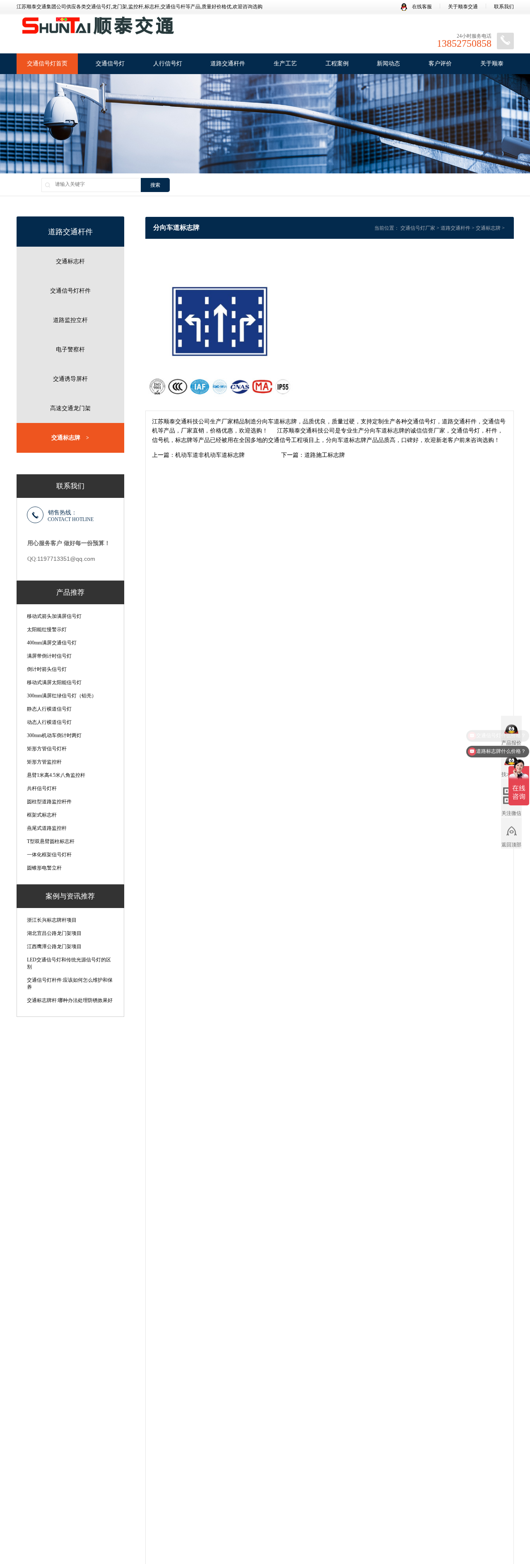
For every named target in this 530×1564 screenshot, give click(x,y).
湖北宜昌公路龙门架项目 (54, 933)
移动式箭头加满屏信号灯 (54, 616)
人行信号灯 (167, 63)
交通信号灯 (110, 63)
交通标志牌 (70, 438)
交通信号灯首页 (47, 63)
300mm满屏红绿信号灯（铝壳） (61, 696)
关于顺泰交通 (463, 7)
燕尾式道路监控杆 (47, 828)
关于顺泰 (492, 63)
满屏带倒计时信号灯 (49, 656)
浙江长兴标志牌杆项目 (52, 920)
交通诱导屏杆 (70, 379)
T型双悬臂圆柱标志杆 (51, 841)
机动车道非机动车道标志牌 (210, 455)
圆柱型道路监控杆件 (49, 802)
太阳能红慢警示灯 (47, 629)
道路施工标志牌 (324, 455)
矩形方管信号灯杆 (47, 749)
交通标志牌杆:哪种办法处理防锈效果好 (70, 1000)
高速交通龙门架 (70, 408)
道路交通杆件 (227, 63)
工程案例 (337, 63)
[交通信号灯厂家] (97, 28)
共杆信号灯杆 (42, 788)
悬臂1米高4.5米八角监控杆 (56, 775)
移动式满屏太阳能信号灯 (54, 682)
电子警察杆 (70, 349)
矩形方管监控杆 (44, 762)
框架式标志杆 (42, 815)
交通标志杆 (70, 261)
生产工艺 (285, 63)
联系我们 (504, 7)
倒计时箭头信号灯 (47, 669)
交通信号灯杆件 (70, 291)
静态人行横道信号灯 (49, 709)
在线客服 (421, 7)
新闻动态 (388, 63)
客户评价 (440, 63)
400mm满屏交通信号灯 (52, 643)
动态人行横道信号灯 (49, 722)
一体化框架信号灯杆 (49, 855)
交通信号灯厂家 (417, 228)
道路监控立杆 (70, 320)
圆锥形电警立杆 (44, 868)
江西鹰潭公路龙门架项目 (54, 946)
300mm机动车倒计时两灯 (54, 735)
